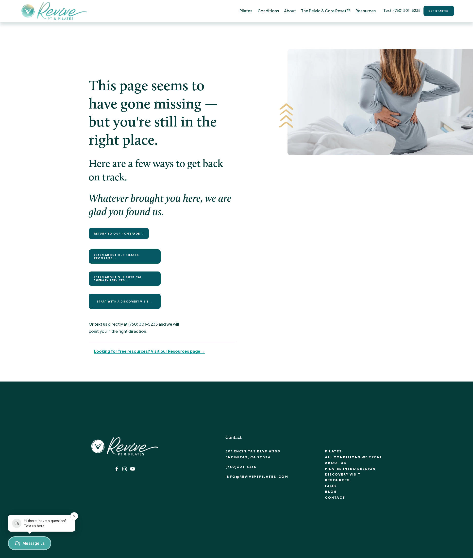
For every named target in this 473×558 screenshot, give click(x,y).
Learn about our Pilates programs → (116, 256)
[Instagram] (124, 468)
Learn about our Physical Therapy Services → (118, 278)
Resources (337, 480)
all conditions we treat (353, 457)
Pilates (333, 451)
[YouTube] (132, 468)
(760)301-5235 (240, 467)
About (290, 10)
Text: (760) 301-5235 (402, 10)
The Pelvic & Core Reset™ (325, 10)
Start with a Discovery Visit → (124, 301)
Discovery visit (343, 474)
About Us (336, 463)
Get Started (438, 11)
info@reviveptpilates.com (256, 476)
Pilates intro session (350, 469)
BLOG (331, 492)
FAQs (330, 486)
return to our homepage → (119, 233)
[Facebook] (116, 468)
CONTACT (335, 497)
